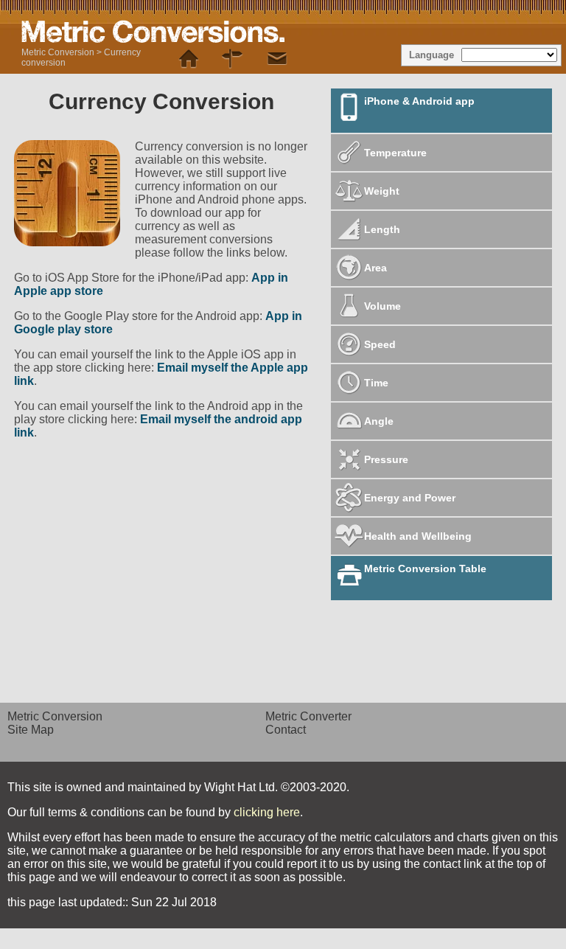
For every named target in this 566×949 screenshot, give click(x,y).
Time (376, 383)
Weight (381, 191)
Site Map (30, 729)
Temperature (395, 153)
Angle (379, 421)
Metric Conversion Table (425, 568)
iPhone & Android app (419, 101)
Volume (382, 306)
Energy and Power (409, 498)
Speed (380, 344)
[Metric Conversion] (188, 59)
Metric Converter (308, 716)
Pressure (386, 459)
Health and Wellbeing (418, 536)
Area (375, 268)
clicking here (267, 812)
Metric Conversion (57, 52)
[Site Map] (233, 59)
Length (382, 229)
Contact (285, 729)
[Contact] (277, 59)
